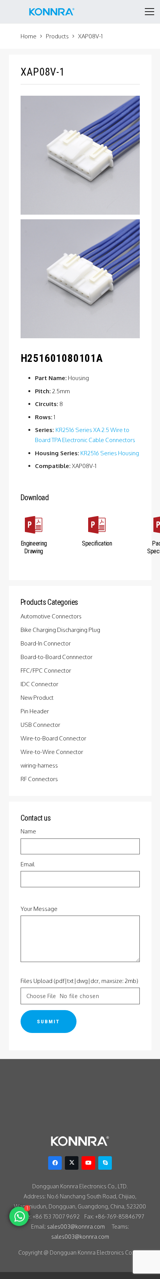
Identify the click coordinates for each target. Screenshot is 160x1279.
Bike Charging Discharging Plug (61, 629)
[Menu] (149, 11)
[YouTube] (88, 1163)
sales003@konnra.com (76, 1226)
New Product (38, 697)
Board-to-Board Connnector (57, 657)
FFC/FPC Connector (46, 670)
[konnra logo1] (52, 11)
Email (28, 864)
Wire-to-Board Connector (54, 738)
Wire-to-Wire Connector (52, 752)
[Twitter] (71, 1163)
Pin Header (35, 711)
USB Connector (41, 724)
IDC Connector (40, 684)
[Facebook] (55, 1163)
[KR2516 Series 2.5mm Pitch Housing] (80, 278)
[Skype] (105, 1163)
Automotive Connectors (52, 616)
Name (28, 831)
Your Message (39, 908)
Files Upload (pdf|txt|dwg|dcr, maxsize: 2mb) (79, 981)
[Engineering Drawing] (34, 526)
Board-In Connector (46, 643)
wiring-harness (40, 765)
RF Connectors (40, 779)
